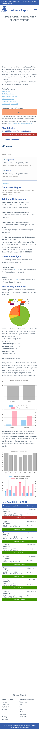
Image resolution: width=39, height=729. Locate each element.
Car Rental (23, 717)
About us (33, 725)
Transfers (23, 714)
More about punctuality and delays (20, 124)
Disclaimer (22, 725)
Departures (6, 704)
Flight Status (6, 91)
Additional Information (9, 96)
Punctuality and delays (9, 101)
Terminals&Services (27, 699)
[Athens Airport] (4, 9)
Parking (4, 717)
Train (21, 709)
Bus (21, 704)
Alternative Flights (8, 99)
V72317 (15, 279)
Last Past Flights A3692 (10, 104)
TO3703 (16, 270)
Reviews (5, 719)
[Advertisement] (19, 44)
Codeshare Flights (8, 94)
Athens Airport (20, 10)
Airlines (4, 709)
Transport (23, 702)
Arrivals (4, 702)
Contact (28, 725)
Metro (22, 712)
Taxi (21, 707)
